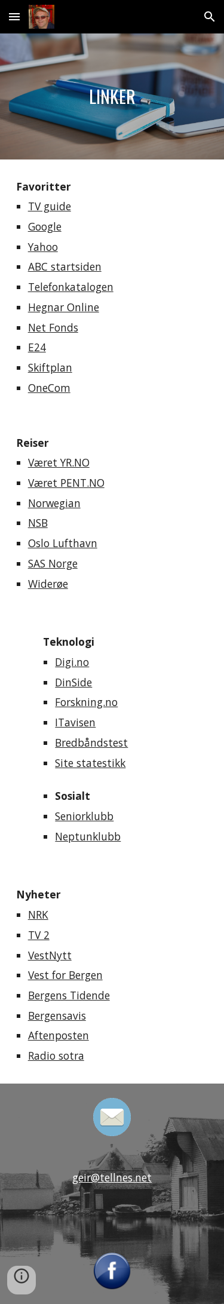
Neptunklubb (88, 836)
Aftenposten (58, 1035)
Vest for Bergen (65, 975)
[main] (112, 96)
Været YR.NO (59, 462)
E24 (37, 347)
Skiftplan (50, 367)
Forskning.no (86, 702)
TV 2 (39, 935)
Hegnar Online (63, 307)
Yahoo (43, 247)
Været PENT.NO (66, 482)
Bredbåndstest (91, 742)
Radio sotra (56, 1055)
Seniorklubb (84, 816)
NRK (38, 914)
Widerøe (48, 583)
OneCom (49, 388)
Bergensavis (57, 1015)
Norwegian (54, 503)
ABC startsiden (65, 266)
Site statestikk (90, 763)
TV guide (49, 206)
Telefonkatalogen (70, 287)
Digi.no (72, 662)
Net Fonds (53, 327)
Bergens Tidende (69, 995)
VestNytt (50, 955)
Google (45, 226)
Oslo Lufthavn (62, 543)
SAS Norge (53, 563)
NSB (38, 523)
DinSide (73, 682)
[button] (14, 16)
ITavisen (75, 722)
